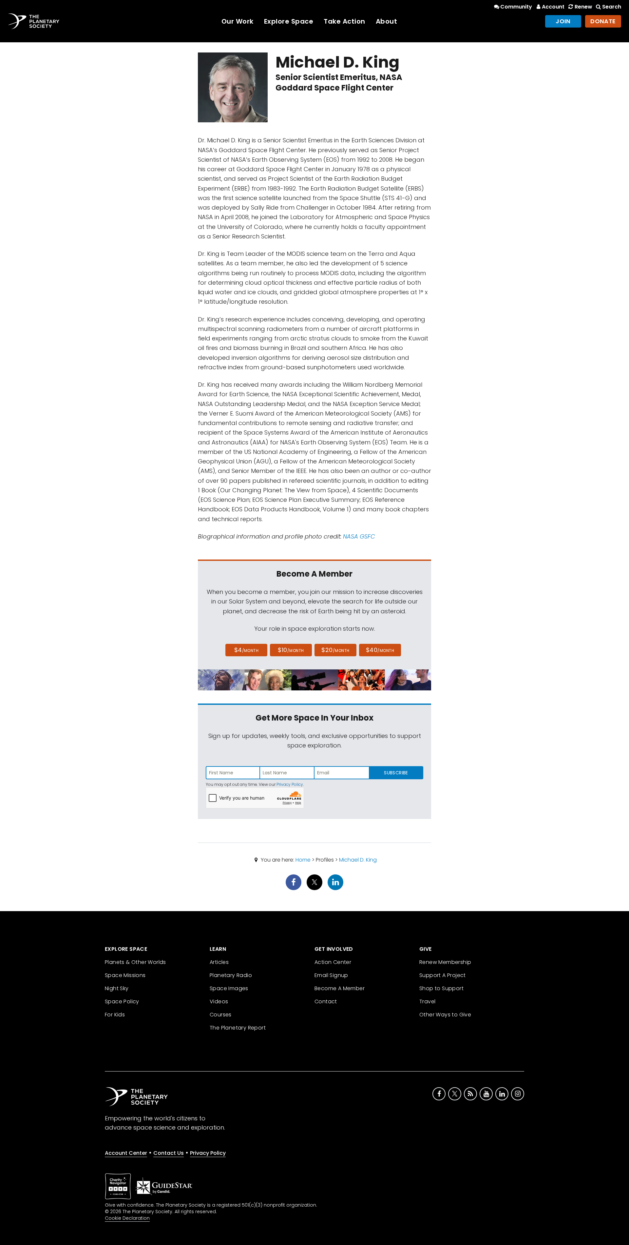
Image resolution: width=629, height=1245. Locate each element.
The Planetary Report (238, 1027)
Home (303, 860)
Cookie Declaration (127, 1218)
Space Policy (122, 1001)
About (386, 21)
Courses (221, 1014)
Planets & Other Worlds (135, 962)
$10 (291, 650)
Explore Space (289, 21)
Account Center (126, 1153)
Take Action (344, 21)
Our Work (237, 21)
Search (611, 6)
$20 (335, 650)
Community (516, 6)
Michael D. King (358, 860)
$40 (380, 650)
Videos (219, 1001)
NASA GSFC (359, 536)
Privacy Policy (289, 784)
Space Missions (125, 975)
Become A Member (339, 988)
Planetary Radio (231, 975)
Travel (427, 1001)
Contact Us (168, 1153)
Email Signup (331, 975)
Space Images (229, 988)
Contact (325, 1001)
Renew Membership (445, 962)
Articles (219, 962)
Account (553, 6)
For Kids (115, 1014)
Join (563, 21)
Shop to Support (441, 988)
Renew (583, 6)
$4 (246, 650)
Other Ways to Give (445, 1014)
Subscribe (396, 772)
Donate (603, 21)
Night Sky (117, 988)
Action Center (332, 962)
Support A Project (442, 975)
